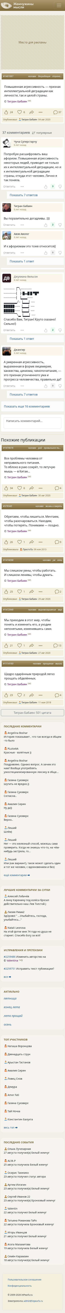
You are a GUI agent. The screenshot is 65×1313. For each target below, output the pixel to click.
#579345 (7, 506)
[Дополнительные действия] (40, 112)
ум (54, 560)
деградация (44, 76)
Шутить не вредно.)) (16, 784)
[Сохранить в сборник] (19, 112)
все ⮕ (7, 976)
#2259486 (10, 956)
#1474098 (8, 560)
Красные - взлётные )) (17, 752)
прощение (48, 663)
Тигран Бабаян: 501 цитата (32, 713)
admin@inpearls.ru (33, 1301)
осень (7, 1024)
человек (32, 76)
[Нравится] (6, 112)
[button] (32, 406)
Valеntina (12, 960)
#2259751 (10, 968)
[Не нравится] (60, 186)
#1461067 (8, 76)
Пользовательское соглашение (24, 1279)
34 (11, 488)
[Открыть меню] (59, 5)
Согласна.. (10, 796)
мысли (58, 663)
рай (40, 447)
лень (59, 560)
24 (11, 112)
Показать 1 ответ (22, 261)
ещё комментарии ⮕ (17, 875)
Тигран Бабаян (17, 101)
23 (11, 695)
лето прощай (13, 1016)
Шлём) (8, 831)
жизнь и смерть (54, 506)
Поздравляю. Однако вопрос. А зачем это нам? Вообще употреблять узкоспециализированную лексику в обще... (31, 768)
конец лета (12, 1007)
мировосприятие (47, 609)
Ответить (9, 186)
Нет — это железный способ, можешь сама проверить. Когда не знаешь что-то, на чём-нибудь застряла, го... (32, 847)
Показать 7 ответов (24, 195)
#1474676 (8, 447)
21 (11, 645)
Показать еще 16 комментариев (27, 406)
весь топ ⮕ (11, 1127)
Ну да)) (8, 807)
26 (11, 542)
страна (56, 76)
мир (60, 609)
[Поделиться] (31, 112)
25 (11, 591)
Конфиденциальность (20, 1285)
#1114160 (8, 663)
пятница (10, 998)
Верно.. (8, 819)
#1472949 (8, 609)
